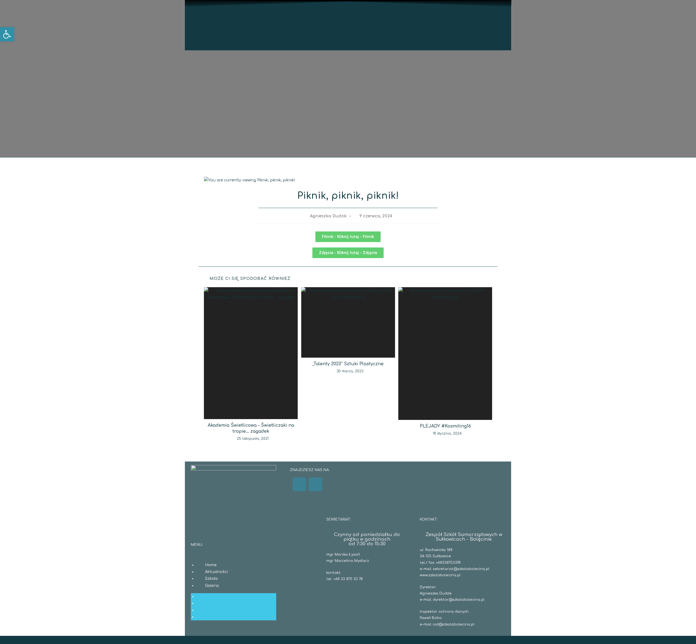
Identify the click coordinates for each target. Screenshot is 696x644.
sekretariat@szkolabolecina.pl (461, 569)
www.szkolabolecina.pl (440, 575)
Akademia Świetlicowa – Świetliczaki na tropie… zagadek (251, 428)
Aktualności (216, 572)
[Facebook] (299, 484)
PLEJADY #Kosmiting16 (445, 426)
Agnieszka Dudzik (328, 216)
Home (211, 565)
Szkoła (211, 579)
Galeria (212, 586)
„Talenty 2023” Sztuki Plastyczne (348, 363)
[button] (7, 34)
